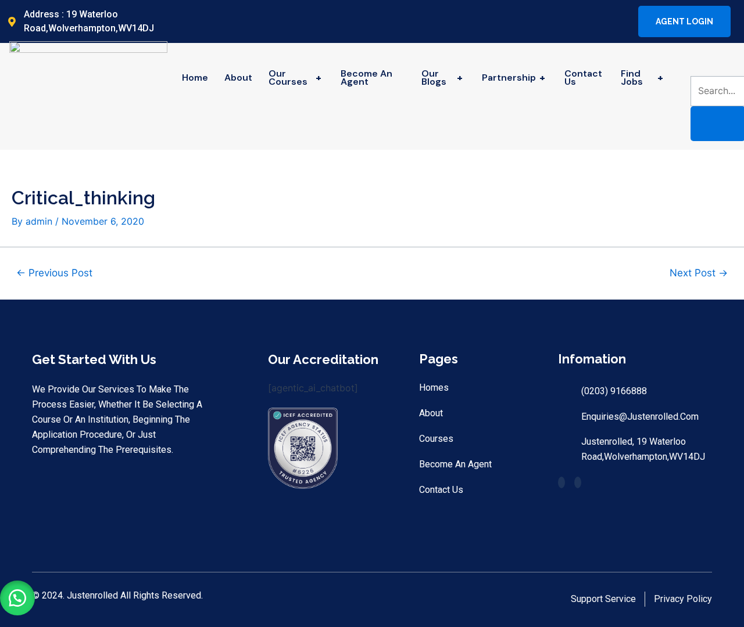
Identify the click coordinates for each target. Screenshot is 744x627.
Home (195, 77)
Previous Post (54, 273)
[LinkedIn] (619, 21)
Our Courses (295, 77)
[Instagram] (628, 21)
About (238, 77)
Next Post (699, 273)
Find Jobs (642, 77)
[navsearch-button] (698, 64)
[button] (17, 598)
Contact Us (583, 77)
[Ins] (577, 482)
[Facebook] (609, 21)
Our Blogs (442, 77)
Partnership (513, 77)
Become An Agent (366, 77)
